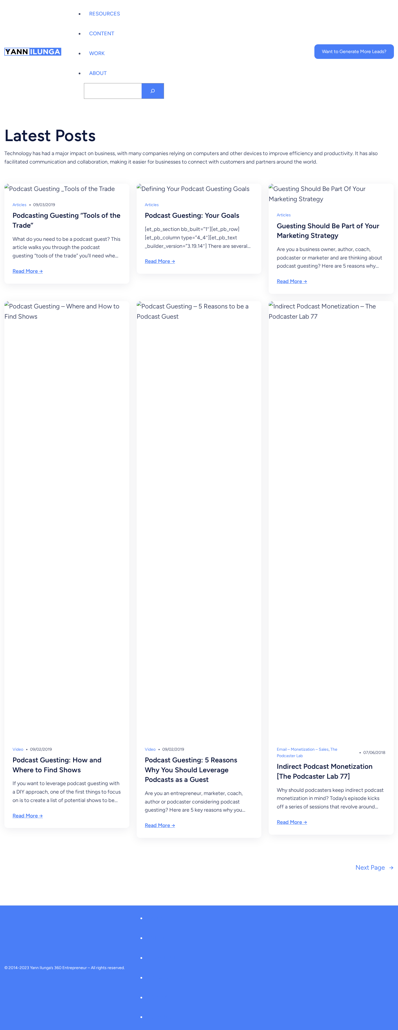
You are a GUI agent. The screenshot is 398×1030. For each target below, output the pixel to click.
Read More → (28, 271)
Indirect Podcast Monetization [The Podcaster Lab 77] (325, 771)
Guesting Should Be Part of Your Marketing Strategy (328, 231)
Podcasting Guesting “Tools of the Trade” (66, 220)
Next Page (374, 867)
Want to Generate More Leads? (354, 51)
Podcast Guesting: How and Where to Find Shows (57, 765)
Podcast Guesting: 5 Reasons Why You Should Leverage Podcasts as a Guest (191, 770)
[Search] (153, 91)
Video (18, 749)
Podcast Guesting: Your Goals (192, 215)
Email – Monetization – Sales (303, 749)
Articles (20, 204)
